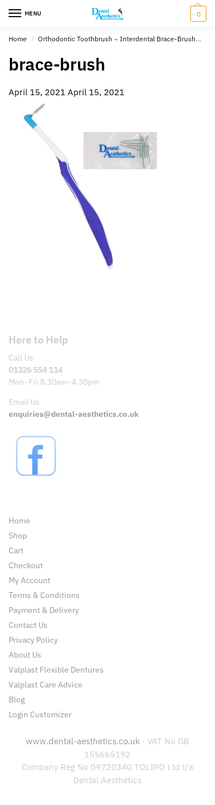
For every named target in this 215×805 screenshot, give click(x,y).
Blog (17, 699)
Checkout (26, 565)
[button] (196, 14)
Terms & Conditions (44, 595)
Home (18, 38)
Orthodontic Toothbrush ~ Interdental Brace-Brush (117, 38)
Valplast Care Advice (46, 684)
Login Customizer (40, 714)
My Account (29, 580)
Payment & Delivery (44, 610)
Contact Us (28, 625)
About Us (25, 655)
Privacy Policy (33, 640)
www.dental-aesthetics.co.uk (84, 741)
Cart (16, 550)
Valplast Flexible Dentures (56, 670)
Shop (18, 535)
